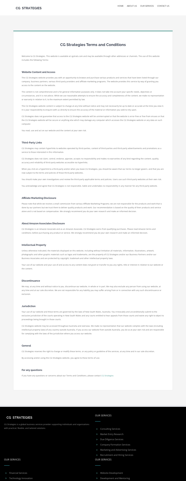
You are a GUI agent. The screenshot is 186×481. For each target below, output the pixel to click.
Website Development (111, 472)
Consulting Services (110, 428)
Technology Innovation (21, 478)
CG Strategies (107, 375)
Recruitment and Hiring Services (116, 455)
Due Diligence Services (111, 439)
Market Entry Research (112, 434)
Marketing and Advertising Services (118, 449)
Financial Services (18, 472)
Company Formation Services (115, 444)
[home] (19, 415)
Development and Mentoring (115, 478)
